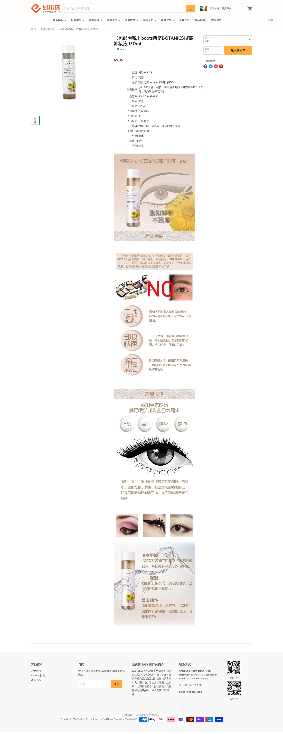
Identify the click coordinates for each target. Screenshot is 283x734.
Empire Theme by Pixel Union (99, 719)
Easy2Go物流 (38, 675)
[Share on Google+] (216, 66)
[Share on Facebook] (205, 66)
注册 (117, 684)
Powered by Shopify (123, 719)
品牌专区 (184, 20)
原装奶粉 (58, 20)
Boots (120, 49)
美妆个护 (148, 20)
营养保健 (94, 20)
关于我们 (36, 670)
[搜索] (190, 8)
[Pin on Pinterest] (221, 66)
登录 (270, 20)
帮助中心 (36, 680)
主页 (33, 29)
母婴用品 (76, 20)
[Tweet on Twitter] (211, 66)
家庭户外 (166, 20)
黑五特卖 (200, 20)
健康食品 (112, 20)
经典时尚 (130, 20)
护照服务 (216, 20)
